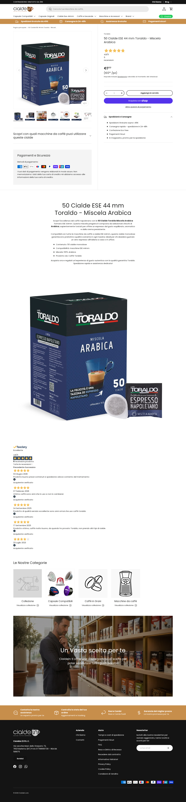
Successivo (30, 467)
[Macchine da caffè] (125, 583)
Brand (128, 16)
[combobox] (97, 9)
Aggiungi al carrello (150, 93)
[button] (171, 9)
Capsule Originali (46, 16)
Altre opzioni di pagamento (138, 106)
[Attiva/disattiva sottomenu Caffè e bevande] (95, 16)
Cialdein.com (24, 793)
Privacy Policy (104, 764)
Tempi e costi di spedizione (111, 735)
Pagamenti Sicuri (106, 740)
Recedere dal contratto (109, 754)
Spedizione (122, 77)
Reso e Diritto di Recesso (110, 749)
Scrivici (20, 758)
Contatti (80, 740)
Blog (167, 2)
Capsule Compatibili (23, 16)
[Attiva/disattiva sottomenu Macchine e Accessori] (121, 16)
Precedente (19, 467)
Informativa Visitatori (108, 759)
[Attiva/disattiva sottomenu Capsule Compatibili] (34, 16)
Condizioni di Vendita (108, 773)
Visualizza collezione (26, 605)
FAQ (100, 744)
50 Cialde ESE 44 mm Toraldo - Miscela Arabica (42, 27)
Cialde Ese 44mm (65, 16)
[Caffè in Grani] (93, 583)
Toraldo (107, 34)
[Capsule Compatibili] (60, 583)
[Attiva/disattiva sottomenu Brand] (133, 16)
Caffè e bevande (85, 16)
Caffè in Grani (93, 601)
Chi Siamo (156, 2)
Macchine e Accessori (109, 16)
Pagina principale (19, 27)
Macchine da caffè (125, 601)
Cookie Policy (104, 769)
